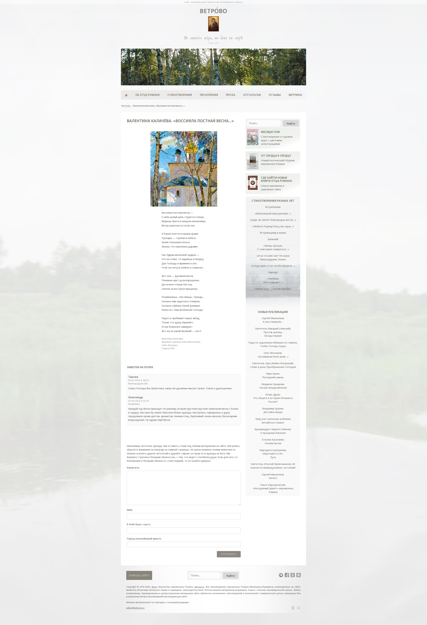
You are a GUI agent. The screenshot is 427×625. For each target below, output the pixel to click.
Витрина (295, 95)
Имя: (130, 509)
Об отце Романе (147, 95)
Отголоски (252, 95)
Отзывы (275, 95)
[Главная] (126, 95)
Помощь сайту (139, 575)
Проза (230, 95)
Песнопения (209, 95)
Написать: (133, 467)
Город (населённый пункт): (144, 538)
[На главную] (213, 2)
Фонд (154, 586)
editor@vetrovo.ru (135, 607)
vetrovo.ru (199, 586)
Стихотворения (179, 95)
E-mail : (139, 524)
